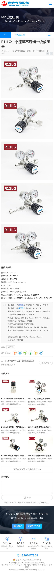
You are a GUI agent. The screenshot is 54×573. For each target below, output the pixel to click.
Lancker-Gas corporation (34, 562)
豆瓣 (30, 353)
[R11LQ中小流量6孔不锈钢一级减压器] (40, 387)
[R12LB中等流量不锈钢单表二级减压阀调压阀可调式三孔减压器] (40, 416)
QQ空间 (36, 353)
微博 (15, 353)
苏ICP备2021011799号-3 (12, 565)
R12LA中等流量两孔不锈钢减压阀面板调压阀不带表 (21, 398)
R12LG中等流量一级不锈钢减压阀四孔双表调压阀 (20, 427)
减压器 (21, 305)
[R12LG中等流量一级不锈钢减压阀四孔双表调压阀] (13, 416)
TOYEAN (41, 569)
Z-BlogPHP (23, 569)
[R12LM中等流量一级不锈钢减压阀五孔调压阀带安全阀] (40, 444)
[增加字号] (47, 53)
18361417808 (29, 555)
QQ (20, 353)
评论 (29, 497)
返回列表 (45, 363)
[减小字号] (51, 53)
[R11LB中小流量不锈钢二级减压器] (13, 444)
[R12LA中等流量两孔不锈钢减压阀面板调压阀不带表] (13, 387)
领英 (41, 353)
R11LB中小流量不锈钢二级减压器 (21, 361)
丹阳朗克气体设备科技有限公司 (36, 565)
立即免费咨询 (34, 526)
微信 (25, 353)
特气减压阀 (40, 51)
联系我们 (18, 526)
